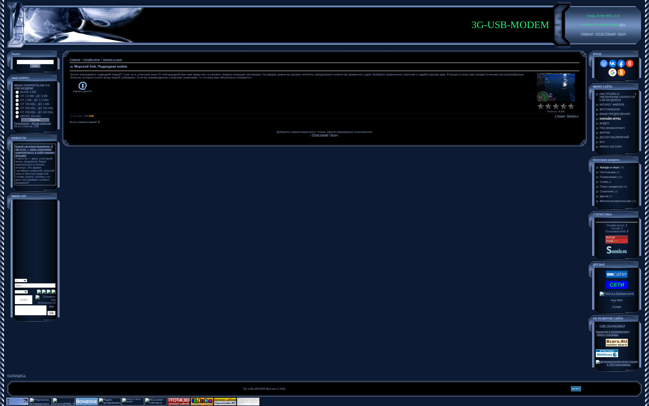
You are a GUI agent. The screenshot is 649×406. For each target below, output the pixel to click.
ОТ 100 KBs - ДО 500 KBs (36, 112)
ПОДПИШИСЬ (16, 375)
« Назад (560, 115)
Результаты (21, 123)
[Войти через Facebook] (621, 63)
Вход (334, 134)
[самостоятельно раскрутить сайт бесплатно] (248, 404)
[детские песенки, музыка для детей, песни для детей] (617, 253)
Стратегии (606, 191)
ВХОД (622, 33)
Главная (75, 59)
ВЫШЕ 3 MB (28, 91)
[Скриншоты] (556, 87)
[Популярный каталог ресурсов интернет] (87, 404)
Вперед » (573, 115)
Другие (604, 196)
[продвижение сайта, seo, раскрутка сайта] (271, 404)
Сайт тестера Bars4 (612, 325)
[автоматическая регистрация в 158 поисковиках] (617, 364)
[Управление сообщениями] (54, 279)
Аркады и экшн (112, 59)
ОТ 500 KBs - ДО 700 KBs (36, 108)
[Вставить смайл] (45, 279)
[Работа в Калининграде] (617, 293)
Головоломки (608, 176)
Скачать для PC (82, 91)
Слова (604, 181)
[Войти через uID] (604, 63)
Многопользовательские (615, 200)
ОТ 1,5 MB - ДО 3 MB (33, 95)
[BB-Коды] (49, 279)
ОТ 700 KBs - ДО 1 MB (34, 104)
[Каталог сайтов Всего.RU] (617, 345)
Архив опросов (41, 123)
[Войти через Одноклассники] (621, 72)
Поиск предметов (611, 186)
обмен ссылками (607, 334)
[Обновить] (41, 279)
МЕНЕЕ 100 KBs (30, 116)
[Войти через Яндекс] (630, 63)
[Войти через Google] (612, 72)
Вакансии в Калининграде (612, 331)
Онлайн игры (91, 59)
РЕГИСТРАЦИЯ (606, 33)
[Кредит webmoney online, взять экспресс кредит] (617, 277)
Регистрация (320, 134)
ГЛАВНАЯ (587, 33)
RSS (622, 24)
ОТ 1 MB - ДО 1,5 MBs (34, 100)
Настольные (608, 172)
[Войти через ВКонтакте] (612, 63)
